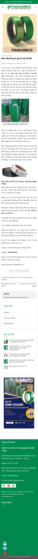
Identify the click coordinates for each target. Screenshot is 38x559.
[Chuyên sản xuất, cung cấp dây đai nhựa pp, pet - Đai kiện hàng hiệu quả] (19, 7)
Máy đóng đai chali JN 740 (18, 366)
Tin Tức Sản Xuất (6, 55)
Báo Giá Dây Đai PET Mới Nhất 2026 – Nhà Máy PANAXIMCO (21, 341)
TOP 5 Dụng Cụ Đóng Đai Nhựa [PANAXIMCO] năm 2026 (20, 355)
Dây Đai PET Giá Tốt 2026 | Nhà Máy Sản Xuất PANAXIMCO (21, 361)
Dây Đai (6, 312)
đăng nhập (13, 297)
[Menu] (2, 7)
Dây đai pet (5, 68)
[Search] (36, 7)
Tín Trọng (24, 63)
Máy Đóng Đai (8, 323)
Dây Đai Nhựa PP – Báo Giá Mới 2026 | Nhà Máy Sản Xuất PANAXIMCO (20, 348)
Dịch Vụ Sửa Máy (9, 318)
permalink (4, 279)
